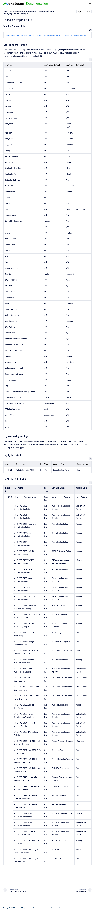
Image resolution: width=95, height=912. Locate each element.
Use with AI (84, 12)
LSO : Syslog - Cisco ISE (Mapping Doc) (16, 14)
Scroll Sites (47, 908)
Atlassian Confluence (59, 908)
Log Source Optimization (46, 11)
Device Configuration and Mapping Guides (22, 11)
